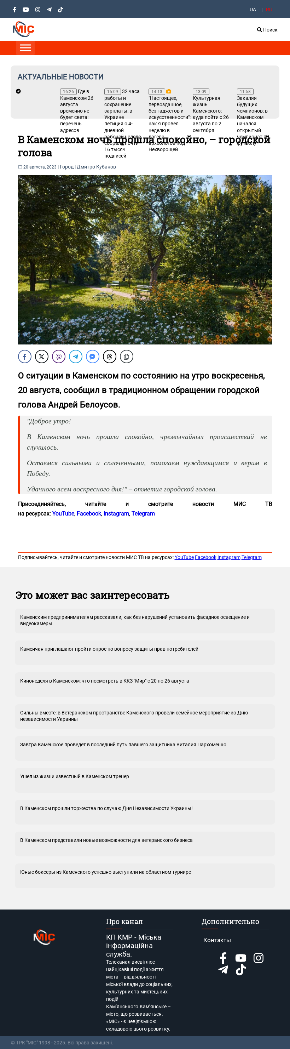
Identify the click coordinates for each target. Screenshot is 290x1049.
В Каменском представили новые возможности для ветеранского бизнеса (106, 840)
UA (253, 9)
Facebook (205, 557)
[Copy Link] (126, 356)
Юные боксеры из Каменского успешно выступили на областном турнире (105, 872)
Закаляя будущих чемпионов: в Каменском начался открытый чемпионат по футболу (253, 117)
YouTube (184, 557)
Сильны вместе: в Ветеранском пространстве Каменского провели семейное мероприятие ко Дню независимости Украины (134, 716)
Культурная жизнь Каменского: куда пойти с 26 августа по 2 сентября (211, 111)
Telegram (252, 557)
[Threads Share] (109, 356)
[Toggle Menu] (25, 47)
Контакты (217, 939)
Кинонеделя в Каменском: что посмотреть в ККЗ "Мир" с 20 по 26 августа (104, 681)
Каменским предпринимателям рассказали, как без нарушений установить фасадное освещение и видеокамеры (135, 620)
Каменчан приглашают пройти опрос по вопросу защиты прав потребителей (109, 649)
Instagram (229, 557)
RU (269, 9)
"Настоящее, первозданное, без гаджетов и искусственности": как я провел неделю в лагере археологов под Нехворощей (167, 120)
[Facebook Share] (24, 356)
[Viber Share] (58, 356)
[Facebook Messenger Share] (92, 356)
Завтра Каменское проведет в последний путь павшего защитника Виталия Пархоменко (123, 744)
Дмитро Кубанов (96, 167)
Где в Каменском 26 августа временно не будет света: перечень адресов (76, 111)
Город (67, 167)
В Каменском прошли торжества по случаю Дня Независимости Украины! (106, 808)
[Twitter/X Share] (41, 356)
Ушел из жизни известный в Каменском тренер (74, 776)
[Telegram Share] (75, 356)
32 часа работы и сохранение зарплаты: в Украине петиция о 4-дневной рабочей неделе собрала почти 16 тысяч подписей (122, 124)
